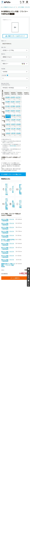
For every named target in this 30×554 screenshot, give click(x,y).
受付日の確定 (13, 145)
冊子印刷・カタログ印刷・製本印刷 (20, 189)
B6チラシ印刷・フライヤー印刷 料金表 (7, 252)
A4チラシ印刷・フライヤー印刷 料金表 (7, 224)
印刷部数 (3, 68)
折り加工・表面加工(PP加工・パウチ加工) (7, 240)
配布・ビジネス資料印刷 (13, 203)
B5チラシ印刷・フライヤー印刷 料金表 (7, 248)
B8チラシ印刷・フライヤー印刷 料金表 (7, 260)
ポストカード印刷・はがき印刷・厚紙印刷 (6, 204)
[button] (15, 50)
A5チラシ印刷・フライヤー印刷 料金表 (7, 228)
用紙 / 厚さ (3, 47)
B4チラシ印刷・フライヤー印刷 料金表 (7, 244)
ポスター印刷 (12, 189)
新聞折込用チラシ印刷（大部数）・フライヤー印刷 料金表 (8, 265)
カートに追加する (15, 278)
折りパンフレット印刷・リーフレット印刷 (6, 189)
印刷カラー (3, 60)
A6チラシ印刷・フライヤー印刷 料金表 (7, 232)
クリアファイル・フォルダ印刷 (20, 204)
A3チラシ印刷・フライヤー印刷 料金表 (7, 220)
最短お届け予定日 (5, 84)
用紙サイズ (3, 40)
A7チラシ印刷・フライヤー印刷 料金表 (7, 236)
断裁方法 (3, 54)
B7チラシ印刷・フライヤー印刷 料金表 (7, 256)
